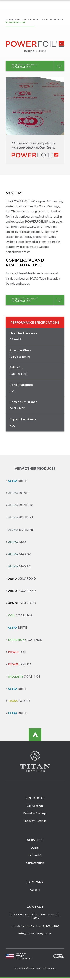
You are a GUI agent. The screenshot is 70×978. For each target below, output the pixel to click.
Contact (35, 906)
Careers (35, 889)
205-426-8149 (25, 925)
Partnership (35, 855)
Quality (35, 847)
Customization (35, 862)
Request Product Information (25, 66)
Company (35, 882)
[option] (35, 106)
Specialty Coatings (30, 19)
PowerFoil (53, 19)
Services (35, 840)
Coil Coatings (35, 805)
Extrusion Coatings (35, 813)
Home (10, 19)
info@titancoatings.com (35, 933)
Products (35, 798)
